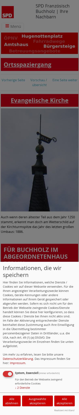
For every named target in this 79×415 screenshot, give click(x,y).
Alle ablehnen (11, 401)
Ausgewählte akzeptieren (37, 401)
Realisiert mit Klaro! (64, 410)
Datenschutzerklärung (18, 359)
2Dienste (22, 388)
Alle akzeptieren (65, 401)
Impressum (17, 363)
